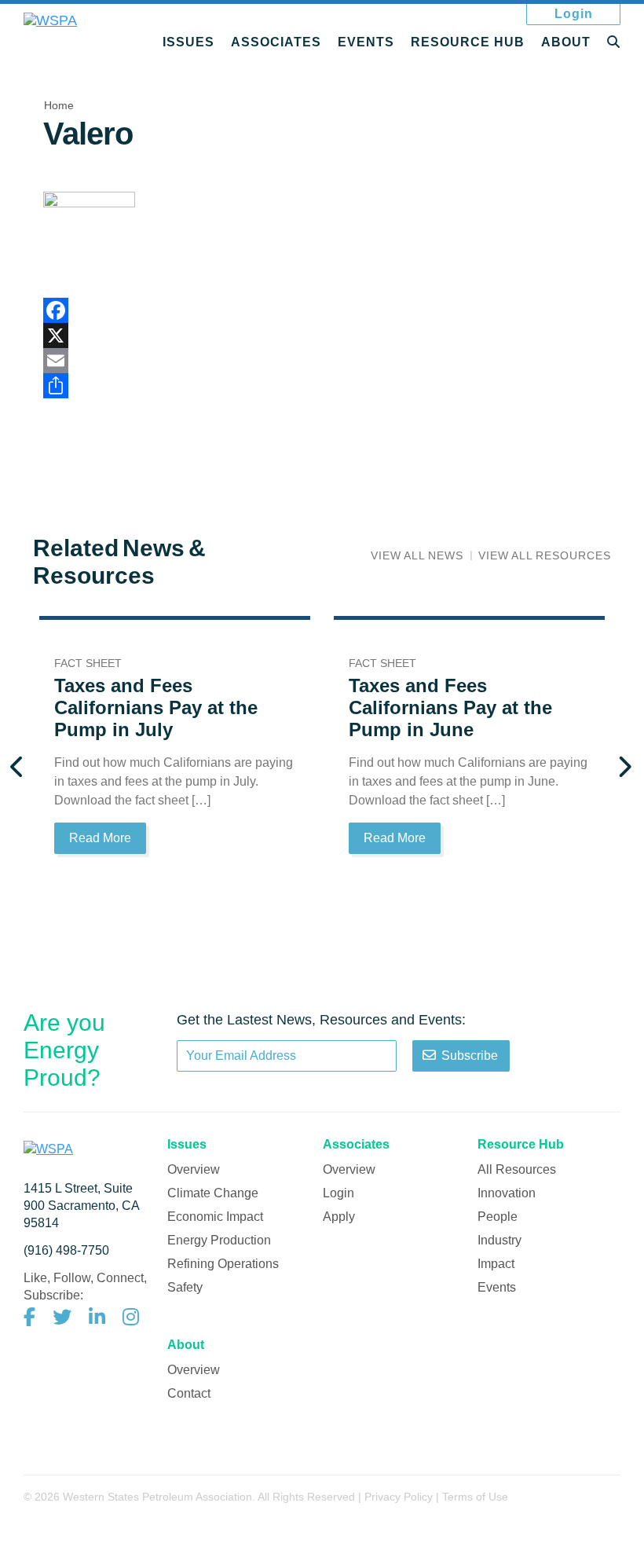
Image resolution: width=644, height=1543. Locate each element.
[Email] (322, 360)
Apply (339, 1216)
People (498, 1216)
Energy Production (219, 1240)
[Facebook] (322, 310)
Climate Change (212, 1193)
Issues (188, 42)
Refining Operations (223, 1263)
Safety (185, 1287)
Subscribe (469, 1055)
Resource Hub (468, 42)
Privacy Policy (398, 1496)
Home (59, 105)
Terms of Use (475, 1496)
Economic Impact (215, 1216)
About (566, 42)
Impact (496, 1263)
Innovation (507, 1193)
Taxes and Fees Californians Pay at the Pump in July (156, 707)
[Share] (322, 385)
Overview (193, 1169)
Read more (100, 838)
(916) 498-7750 (66, 1250)
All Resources (517, 1169)
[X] (322, 335)
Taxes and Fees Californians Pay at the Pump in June (450, 707)
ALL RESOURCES (544, 555)
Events (366, 42)
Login (573, 13)
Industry (499, 1240)
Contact (188, 1393)
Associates (276, 42)
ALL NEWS (417, 555)
